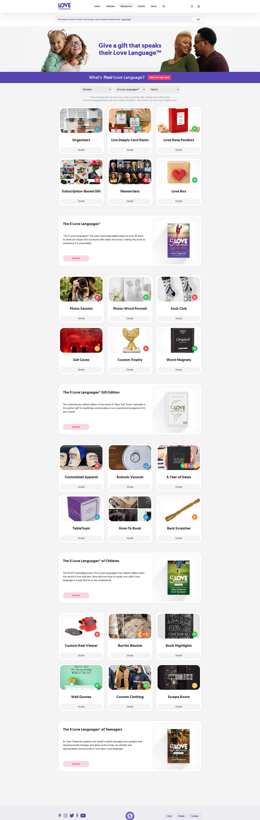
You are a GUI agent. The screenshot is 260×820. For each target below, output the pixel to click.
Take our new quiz (159, 77)
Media (181, 816)
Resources (126, 6)
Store (154, 6)
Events (141, 6)
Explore (76, 258)
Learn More (126, 19)
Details (81, 150)
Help (169, 816)
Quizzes (110, 6)
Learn (97, 6)
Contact (195, 816)
